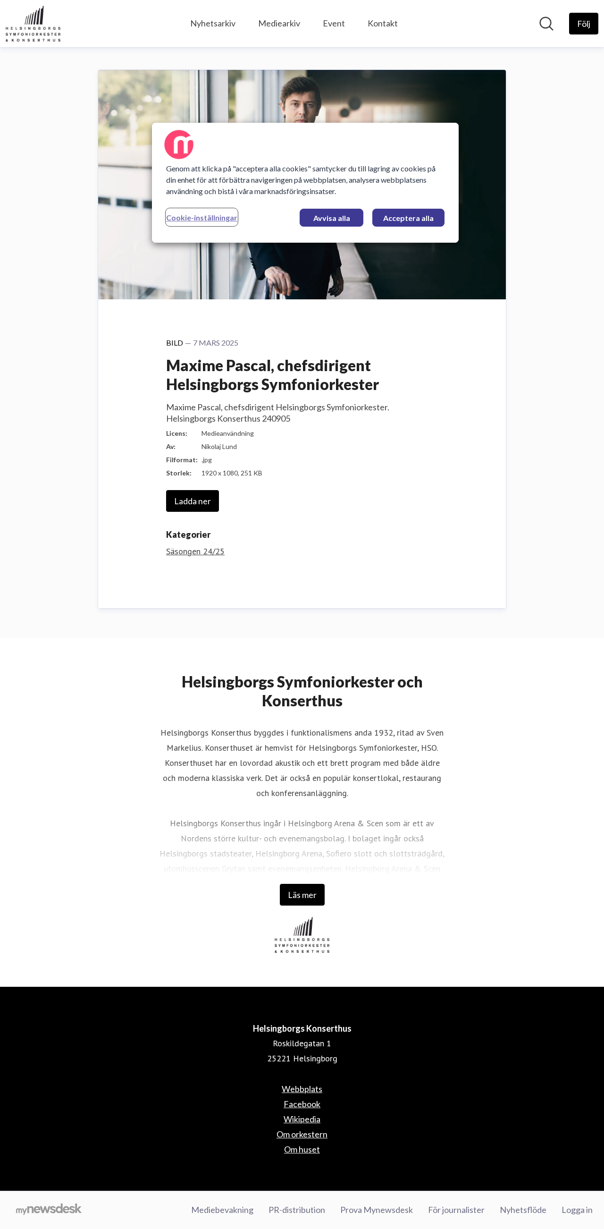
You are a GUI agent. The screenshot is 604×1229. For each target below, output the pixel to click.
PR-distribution (296, 1209)
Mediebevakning (222, 1209)
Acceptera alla (408, 217)
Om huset (302, 1149)
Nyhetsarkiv (212, 23)
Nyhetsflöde (523, 1209)
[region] (305, 183)
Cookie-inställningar (201, 217)
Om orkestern (302, 1134)
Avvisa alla (331, 217)
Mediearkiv (279, 23)
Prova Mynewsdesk (376, 1209)
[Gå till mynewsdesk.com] (48, 1210)
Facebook (302, 1104)
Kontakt (383, 23)
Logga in (577, 1209)
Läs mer (302, 895)
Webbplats (302, 1089)
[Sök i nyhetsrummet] (546, 23)
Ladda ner (192, 501)
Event (334, 23)
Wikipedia (302, 1119)
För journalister (456, 1209)
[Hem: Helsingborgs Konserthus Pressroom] (33, 24)
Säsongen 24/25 (195, 551)
